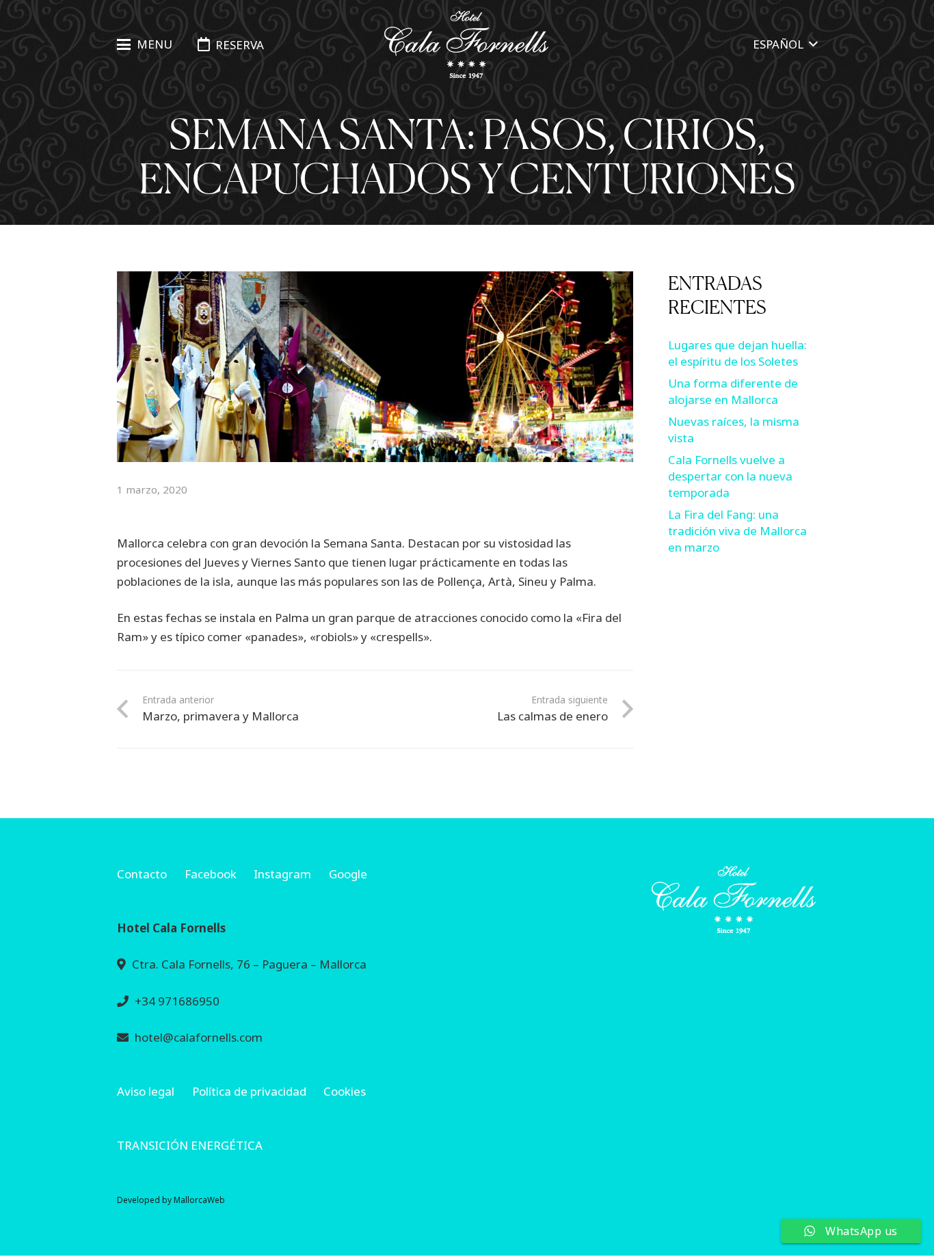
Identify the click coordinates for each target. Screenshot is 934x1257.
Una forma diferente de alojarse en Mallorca (733, 391)
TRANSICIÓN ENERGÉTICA (190, 1145)
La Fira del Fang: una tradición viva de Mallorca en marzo (737, 530)
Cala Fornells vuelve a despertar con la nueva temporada (730, 476)
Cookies (344, 1091)
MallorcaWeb (199, 1199)
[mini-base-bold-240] (651, 900)
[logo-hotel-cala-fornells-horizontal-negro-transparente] (467, 45)
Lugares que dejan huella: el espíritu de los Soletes (737, 353)
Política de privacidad (249, 1091)
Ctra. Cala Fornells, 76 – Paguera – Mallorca (249, 964)
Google (348, 874)
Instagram (282, 874)
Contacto (142, 874)
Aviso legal (145, 1091)
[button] (144, 44)
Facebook (211, 874)
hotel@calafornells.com (199, 1037)
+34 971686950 (177, 1001)
